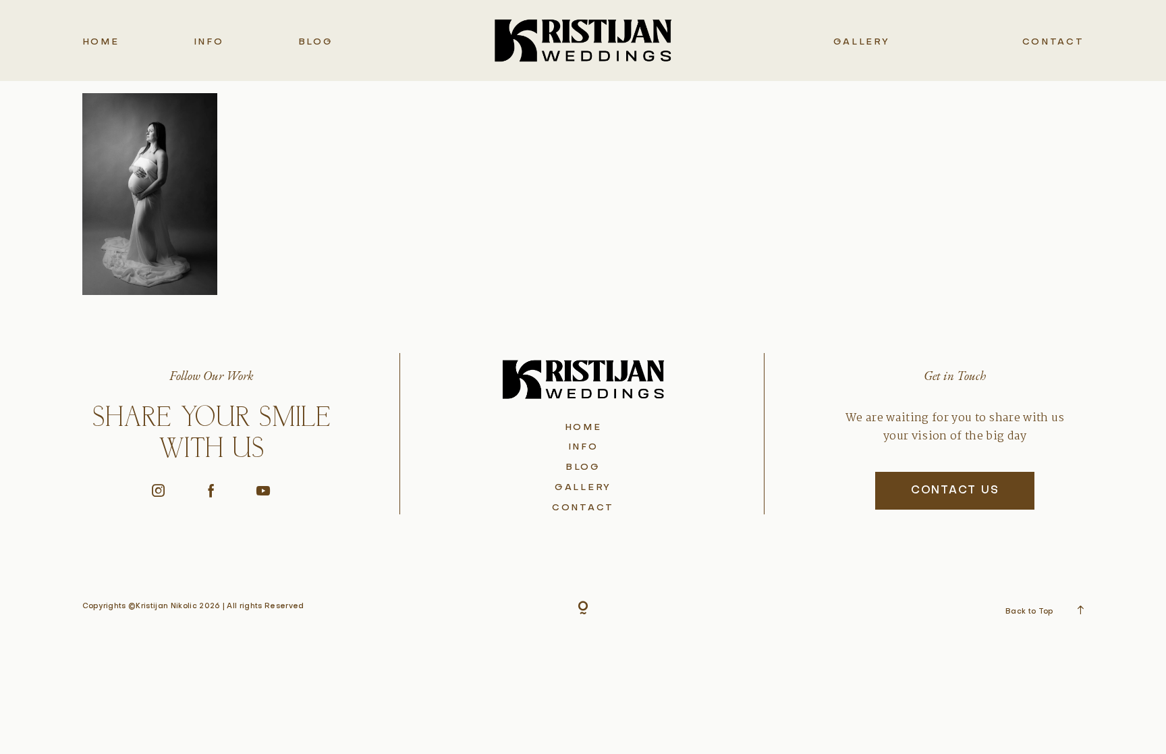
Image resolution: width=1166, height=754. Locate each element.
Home (100, 42)
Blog (315, 42)
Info (209, 42)
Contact (1053, 42)
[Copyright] (583, 609)
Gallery (861, 42)
